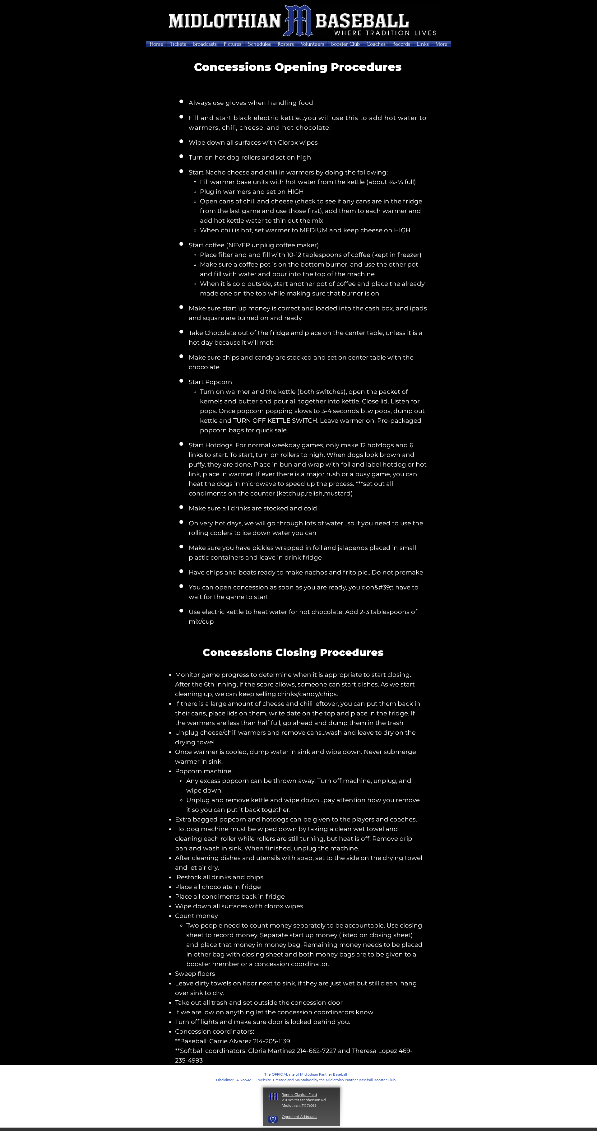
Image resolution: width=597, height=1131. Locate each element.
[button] (178, 44)
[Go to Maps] (273, 1119)
